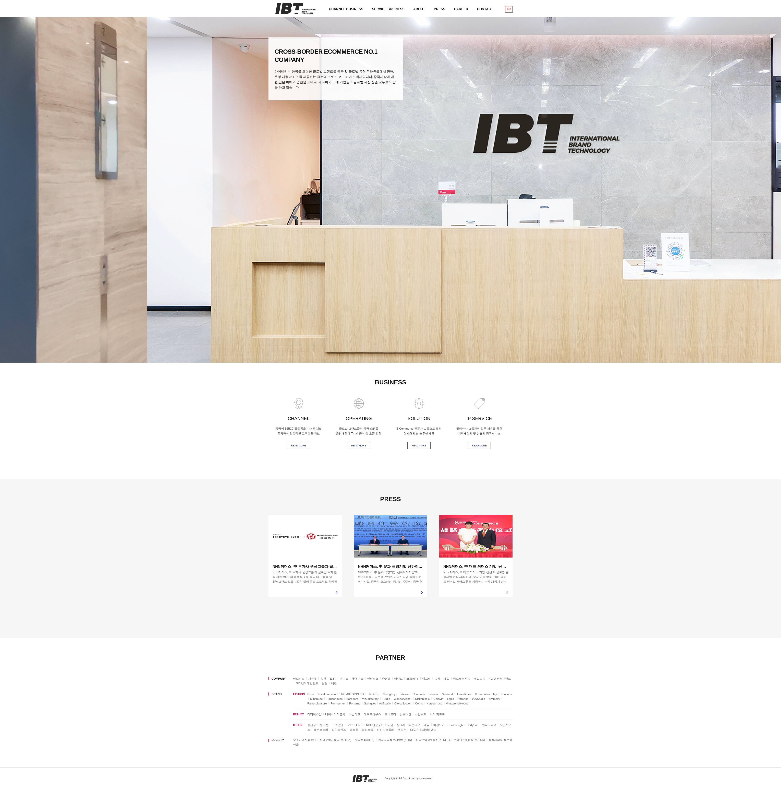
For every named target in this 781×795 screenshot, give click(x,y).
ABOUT (419, 9)
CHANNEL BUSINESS (346, 9)
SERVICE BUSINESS (388, 9)
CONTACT (485, 9)
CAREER (461, 9)
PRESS (439, 9)
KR (509, 9)
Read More (298, 445)
